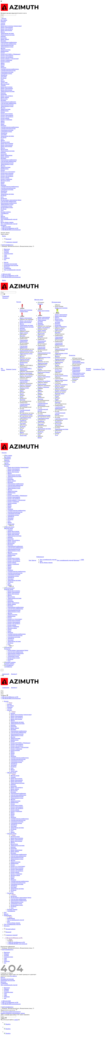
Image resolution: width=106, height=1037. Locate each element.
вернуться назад (5, 976)
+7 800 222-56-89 (6, 226)
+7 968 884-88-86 (11, 229)
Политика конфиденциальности (11, 1011)
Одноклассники (8, 253)
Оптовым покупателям (7, 979)
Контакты (3, 982)
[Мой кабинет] (1, 672)
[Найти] (2, 17)
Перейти (8, 1024)
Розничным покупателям (8, 980)
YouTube (6, 252)
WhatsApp (7, 258)
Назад (10, 702)
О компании (4, 983)
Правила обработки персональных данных (13, 1013)
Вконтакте (7, 249)
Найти (2, 1018)
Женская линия (15, 775)
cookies (16, 1019)
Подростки (14, 896)
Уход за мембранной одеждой (9, 985)
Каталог (9, 704)
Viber (5, 255)
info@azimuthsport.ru (7, 245)
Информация (11, 918)
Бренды (3, 977)
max (5, 259)
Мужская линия (15, 836)
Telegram (6, 250)
